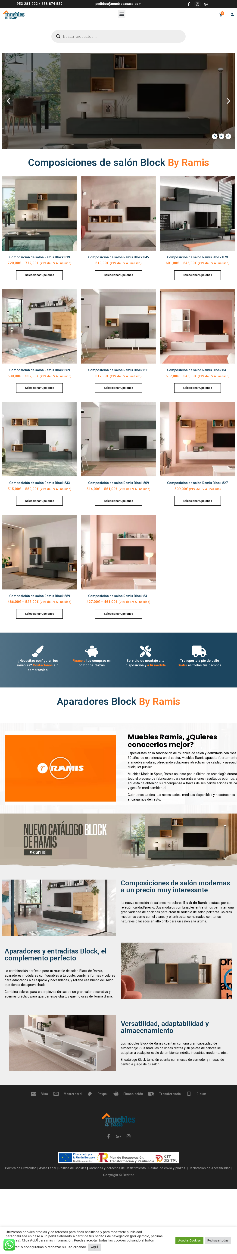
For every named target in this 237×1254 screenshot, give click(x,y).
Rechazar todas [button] (217, 1240)
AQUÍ (34, 1240)
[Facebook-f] (189, 4)
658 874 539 (51, 4)
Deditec (128, 1175)
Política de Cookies (73, 1168)
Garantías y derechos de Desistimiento (117, 1168)
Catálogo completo (118, 120)
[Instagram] (197, 4)
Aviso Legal (48, 1168)
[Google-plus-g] (206, 4)
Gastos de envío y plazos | (167, 1168)
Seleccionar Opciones (39, 275)
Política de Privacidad (21, 1168)
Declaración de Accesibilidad (209, 1168)
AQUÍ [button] (94, 1247)
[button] (121, 14)
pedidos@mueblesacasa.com (118, 4)
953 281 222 (27, 4)
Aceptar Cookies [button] (189, 1240)
